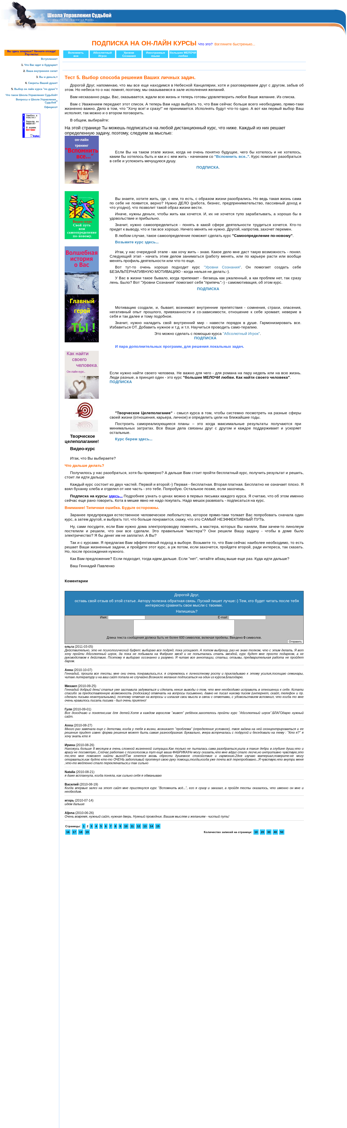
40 (275, 832)
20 (262, 832)
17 (74, 832)
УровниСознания (129, 54)
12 (138, 826)
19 (87, 832)
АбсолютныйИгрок (102, 54)
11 (132, 826)
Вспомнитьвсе (76, 54)
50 (281, 832)
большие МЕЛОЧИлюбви (183, 54)
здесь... (116, 496)
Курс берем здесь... (133, 439)
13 (145, 826)
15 (157, 826)
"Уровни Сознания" (222, 267)
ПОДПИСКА (208, 289)
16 (67, 832)
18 (80, 832)
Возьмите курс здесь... (137, 242)
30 (268, 832)
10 (126, 826)
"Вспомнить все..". (232, 156)
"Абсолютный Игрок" (241, 333)
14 (151, 826)
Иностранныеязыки (155, 54)
